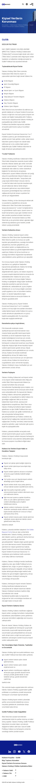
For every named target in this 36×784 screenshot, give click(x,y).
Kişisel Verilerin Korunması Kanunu (14, 763)
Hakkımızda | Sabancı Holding (19, 25)
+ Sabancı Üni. (7, 773)
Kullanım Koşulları (8, 758)
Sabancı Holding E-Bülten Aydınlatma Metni (17, 766)
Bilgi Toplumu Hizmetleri (10, 760)
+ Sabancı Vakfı (7, 770)
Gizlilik (18, 758)
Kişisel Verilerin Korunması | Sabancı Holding (17, 25)
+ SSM (4, 776)
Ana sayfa (5, 25)
